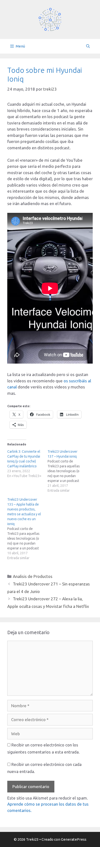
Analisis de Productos (32, 576)
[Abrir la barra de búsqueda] (88, 46)
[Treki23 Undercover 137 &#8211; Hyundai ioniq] (68, 471)
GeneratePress (73, 839)
